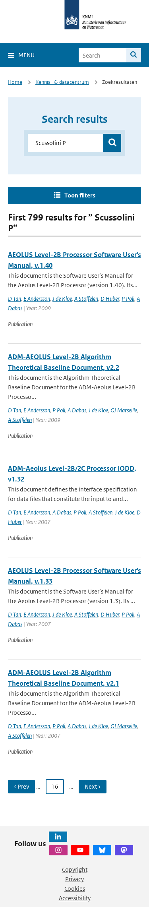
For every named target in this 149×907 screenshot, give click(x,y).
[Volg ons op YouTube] (80, 850)
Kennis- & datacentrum (62, 82)
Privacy (74, 879)
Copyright (74, 869)
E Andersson (36, 298)
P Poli (128, 298)
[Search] (133, 55)
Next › (93, 786)
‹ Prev (21, 786)
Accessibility (75, 898)
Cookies (74, 888)
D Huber (110, 298)
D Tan (14, 298)
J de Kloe (62, 298)
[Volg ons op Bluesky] (102, 850)
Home (15, 82)
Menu (26, 55)
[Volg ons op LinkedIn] (58, 836)
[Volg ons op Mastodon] (124, 850)
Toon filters (79, 195)
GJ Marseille (123, 410)
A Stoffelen (86, 298)
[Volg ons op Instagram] (58, 850)
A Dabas (77, 410)
